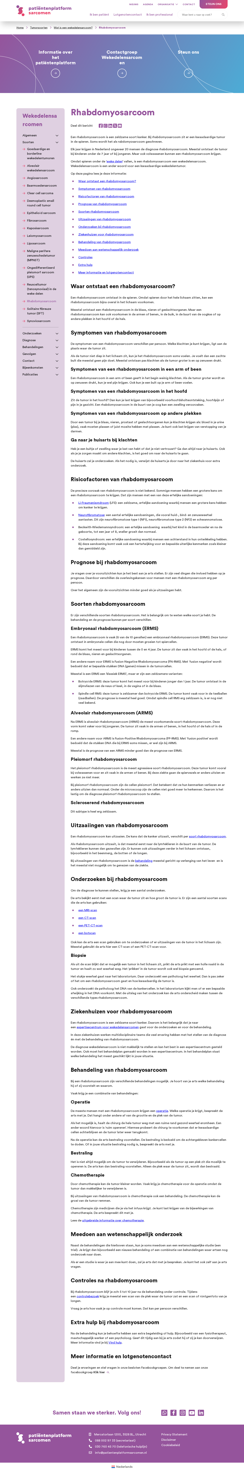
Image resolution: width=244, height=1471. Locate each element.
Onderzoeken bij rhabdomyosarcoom (104, 226)
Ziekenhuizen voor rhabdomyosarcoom (106, 234)
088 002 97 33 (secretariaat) (115, 1440)
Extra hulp (85, 264)
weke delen (114, 161)
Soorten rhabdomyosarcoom (98, 211)
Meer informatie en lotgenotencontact (106, 272)
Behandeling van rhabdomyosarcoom (104, 242)
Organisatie (166, 4)
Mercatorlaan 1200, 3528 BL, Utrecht (120, 1434)
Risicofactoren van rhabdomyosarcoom (106, 196)
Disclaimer (168, 1439)
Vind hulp (115, 1342)
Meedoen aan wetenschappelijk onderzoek (108, 249)
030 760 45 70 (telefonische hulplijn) (121, 1446)
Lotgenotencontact (128, 14)
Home (20, 27)
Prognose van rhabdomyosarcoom (102, 204)
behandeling (143, 860)
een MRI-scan (87, 910)
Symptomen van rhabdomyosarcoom (104, 188)
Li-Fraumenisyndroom (93, 502)
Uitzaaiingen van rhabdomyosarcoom (104, 219)
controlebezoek (88, 1296)
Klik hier (99, 1372)
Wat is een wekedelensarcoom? (73, 27)
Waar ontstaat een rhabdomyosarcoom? (107, 181)
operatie (162, 1110)
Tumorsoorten (38, 27)
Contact (189, 4)
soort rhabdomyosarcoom (207, 836)
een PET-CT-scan (90, 925)
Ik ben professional (159, 14)
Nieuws (133, 4)
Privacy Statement (174, 1434)
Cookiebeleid (170, 1445)
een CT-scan (87, 917)
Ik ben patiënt (99, 14)
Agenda (148, 4)
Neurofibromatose (91, 515)
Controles (85, 257)
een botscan (87, 933)
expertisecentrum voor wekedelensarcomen (108, 1027)
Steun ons (214, 4)
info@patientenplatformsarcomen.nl (121, 1452)
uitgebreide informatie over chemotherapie (113, 1220)
